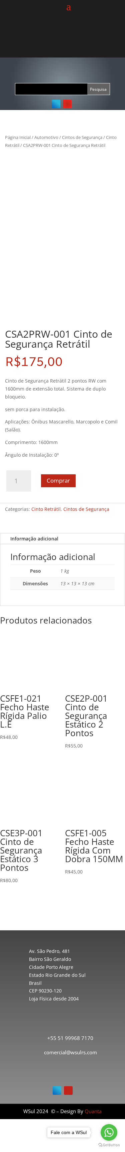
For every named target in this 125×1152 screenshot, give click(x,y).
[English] (65, 33)
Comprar (58, 480)
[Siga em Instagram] (67, 104)
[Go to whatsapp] (109, 1132)
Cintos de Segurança (82, 137)
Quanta (93, 1111)
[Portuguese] (57, 33)
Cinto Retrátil (46, 509)
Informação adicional (34, 538)
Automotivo (46, 137)
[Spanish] (73, 33)
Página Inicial (18, 137)
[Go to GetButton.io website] (109, 1145)
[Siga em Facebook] (56, 104)
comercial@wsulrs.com (70, 1052)
